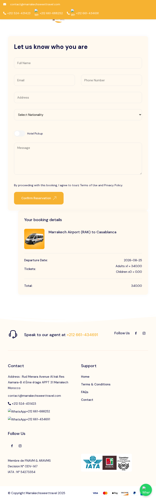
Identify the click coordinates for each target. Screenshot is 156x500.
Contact (87, 400)
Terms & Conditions (95, 384)
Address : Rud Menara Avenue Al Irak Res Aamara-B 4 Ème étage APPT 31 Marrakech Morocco (38, 382)
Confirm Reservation (36, 198)
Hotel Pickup (35, 133)
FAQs (84, 392)
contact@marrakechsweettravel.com (34, 396)
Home (85, 377)
